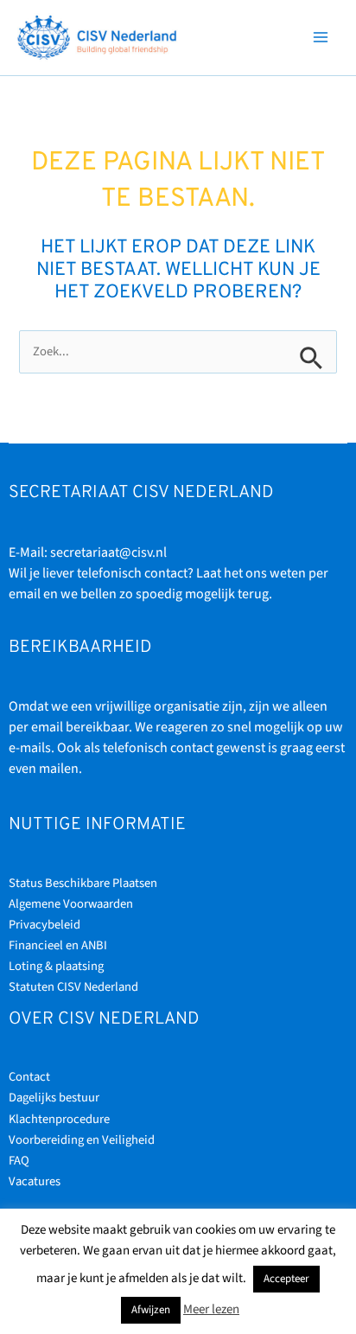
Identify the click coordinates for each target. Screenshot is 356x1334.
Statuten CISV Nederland (73, 987)
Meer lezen (211, 1309)
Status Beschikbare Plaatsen (83, 883)
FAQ (19, 1161)
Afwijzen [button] (150, 1310)
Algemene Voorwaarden (71, 904)
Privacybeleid (44, 925)
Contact (29, 1077)
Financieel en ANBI (58, 945)
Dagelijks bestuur (54, 1097)
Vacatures (34, 1181)
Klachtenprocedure (59, 1119)
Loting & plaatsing (56, 966)
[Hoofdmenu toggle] (320, 37)
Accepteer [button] (286, 1278)
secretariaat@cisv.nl (108, 552)
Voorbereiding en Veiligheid (82, 1140)
